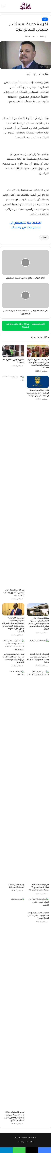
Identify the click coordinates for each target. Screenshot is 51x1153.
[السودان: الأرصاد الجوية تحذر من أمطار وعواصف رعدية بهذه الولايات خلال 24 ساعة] (38, 645)
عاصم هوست (23, 1142)
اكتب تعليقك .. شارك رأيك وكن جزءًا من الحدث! (25, 326)
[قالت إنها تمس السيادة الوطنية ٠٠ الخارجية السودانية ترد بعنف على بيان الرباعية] (38, 382)
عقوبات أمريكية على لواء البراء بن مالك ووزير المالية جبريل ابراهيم (14, 593)
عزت (43, 238)
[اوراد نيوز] (25, 6)
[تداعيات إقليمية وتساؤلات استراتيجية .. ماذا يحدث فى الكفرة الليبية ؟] (38, 904)
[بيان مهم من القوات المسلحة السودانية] (13, 776)
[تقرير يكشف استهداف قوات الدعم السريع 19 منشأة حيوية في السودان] (38, 776)
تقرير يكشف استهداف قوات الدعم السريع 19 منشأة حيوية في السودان (39, 887)
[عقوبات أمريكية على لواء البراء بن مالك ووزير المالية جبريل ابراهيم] (13, 482)
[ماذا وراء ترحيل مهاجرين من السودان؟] (13, 351)
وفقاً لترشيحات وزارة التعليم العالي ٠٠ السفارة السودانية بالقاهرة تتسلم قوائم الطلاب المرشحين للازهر (39, 623)
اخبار (44, 19)
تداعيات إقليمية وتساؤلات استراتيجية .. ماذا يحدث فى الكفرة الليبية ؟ (38, 915)
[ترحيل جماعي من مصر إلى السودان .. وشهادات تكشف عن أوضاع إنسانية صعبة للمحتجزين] (13, 645)
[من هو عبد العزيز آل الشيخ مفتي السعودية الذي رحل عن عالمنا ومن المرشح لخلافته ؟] (38, 351)
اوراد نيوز (43, 37)
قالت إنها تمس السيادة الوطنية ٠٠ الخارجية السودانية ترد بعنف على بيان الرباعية (38, 393)
